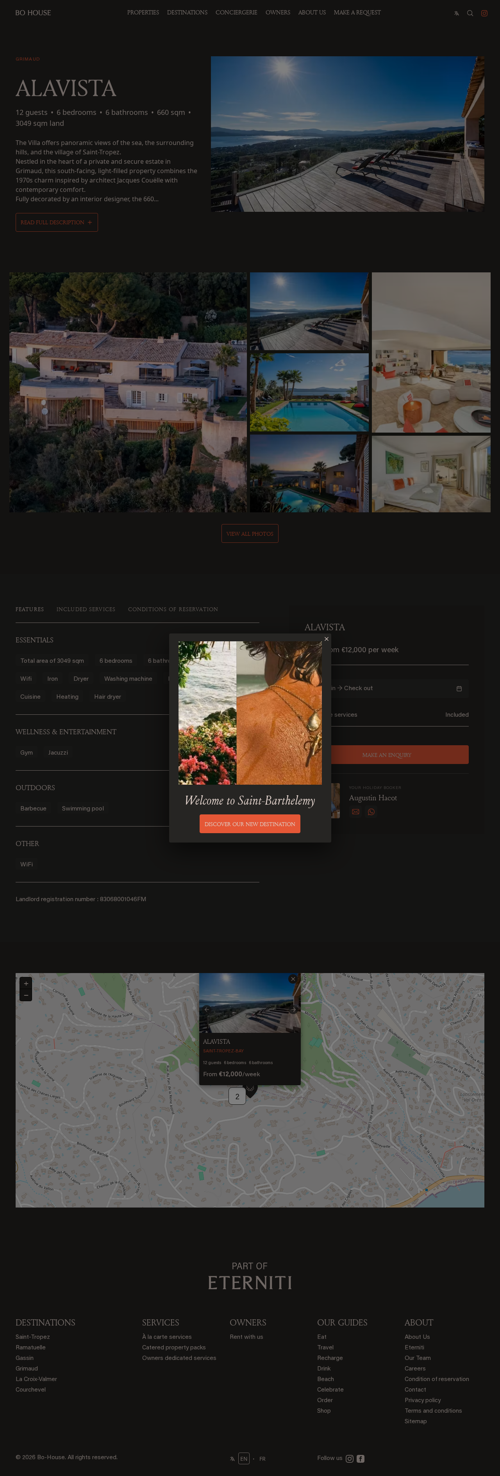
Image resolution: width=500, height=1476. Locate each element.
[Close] (326, 639)
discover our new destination (250, 824)
